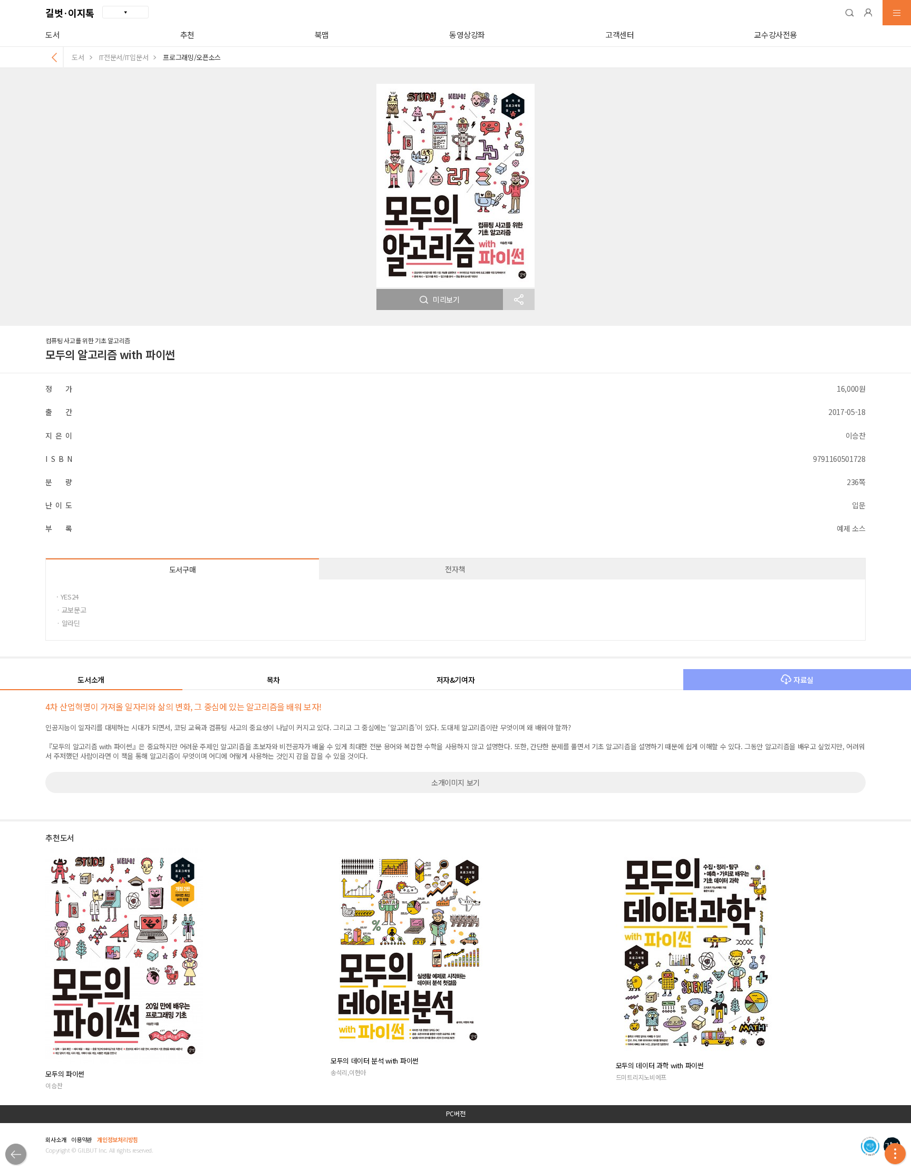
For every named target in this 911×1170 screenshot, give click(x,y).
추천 (187, 34)
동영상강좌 (467, 34)
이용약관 (81, 1139)
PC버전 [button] (456, 1113)
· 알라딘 (68, 623)
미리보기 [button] (446, 299)
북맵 (322, 34)
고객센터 (619, 34)
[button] (849, 12)
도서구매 (182, 569)
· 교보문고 (71, 610)
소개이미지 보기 (455, 782)
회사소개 (55, 1139)
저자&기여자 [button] (456, 679)
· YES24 (67, 597)
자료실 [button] (803, 679)
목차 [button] (273, 679)
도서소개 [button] (90, 679)
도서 (52, 34)
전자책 (455, 569)
